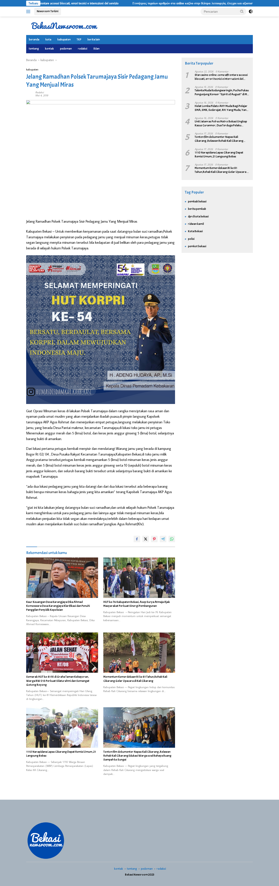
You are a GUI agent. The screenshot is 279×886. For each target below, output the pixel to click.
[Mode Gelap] (250, 11)
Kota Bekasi (195, 231)
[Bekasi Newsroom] (64, 25)
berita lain (93, 39)
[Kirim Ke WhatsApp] (171, 539)
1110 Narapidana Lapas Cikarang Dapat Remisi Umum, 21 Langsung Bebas (61, 754)
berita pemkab (197, 209)
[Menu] (29, 11)
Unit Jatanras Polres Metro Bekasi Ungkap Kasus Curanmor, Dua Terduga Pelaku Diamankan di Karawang (221, 123)
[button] (242, 11)
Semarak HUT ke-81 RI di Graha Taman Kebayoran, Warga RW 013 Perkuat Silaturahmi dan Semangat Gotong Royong (57, 680)
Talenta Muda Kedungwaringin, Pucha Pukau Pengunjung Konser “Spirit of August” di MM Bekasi (222, 92)
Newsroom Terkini (47, 11)
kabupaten (64, 39)
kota (48, 39)
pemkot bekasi (197, 246)
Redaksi (39, 92)
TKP (79, 39)
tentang (34, 48)
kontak (49, 48)
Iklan (96, 48)
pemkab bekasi (197, 201)
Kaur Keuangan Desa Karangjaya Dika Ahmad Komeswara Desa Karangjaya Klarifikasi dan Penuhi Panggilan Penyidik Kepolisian (58, 606)
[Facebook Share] (137, 539)
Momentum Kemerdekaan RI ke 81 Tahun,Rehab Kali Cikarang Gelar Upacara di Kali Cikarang (135, 678)
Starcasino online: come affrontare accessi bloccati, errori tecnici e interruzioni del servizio (221, 77)
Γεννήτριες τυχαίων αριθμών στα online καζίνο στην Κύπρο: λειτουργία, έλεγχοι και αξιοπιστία (167, 3)
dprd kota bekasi (198, 216)
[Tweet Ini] (145, 539)
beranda (34, 39)
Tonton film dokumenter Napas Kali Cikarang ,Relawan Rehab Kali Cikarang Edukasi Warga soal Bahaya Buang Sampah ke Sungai (137, 755)
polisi (191, 239)
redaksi (82, 48)
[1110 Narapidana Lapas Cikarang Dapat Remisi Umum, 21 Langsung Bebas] (62, 727)
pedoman (66, 48)
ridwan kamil (196, 224)
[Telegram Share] (163, 539)
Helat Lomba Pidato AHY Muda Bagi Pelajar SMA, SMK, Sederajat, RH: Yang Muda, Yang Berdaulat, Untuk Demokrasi (221, 108)
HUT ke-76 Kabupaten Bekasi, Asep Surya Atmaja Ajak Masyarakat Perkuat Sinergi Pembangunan (136, 604)
